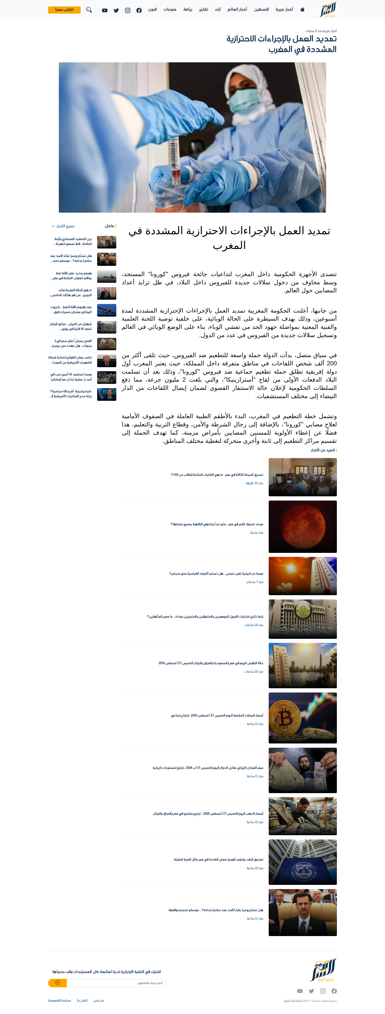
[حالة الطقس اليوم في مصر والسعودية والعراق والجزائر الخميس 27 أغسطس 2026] (303, 665)
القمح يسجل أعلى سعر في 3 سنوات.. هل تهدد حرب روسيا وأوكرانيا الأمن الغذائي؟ (72, 346)
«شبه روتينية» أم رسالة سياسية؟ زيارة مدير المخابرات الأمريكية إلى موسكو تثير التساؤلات (70, 396)
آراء (218, 9)
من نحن (99, 1000)
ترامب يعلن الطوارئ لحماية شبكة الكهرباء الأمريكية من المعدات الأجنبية (70, 362)
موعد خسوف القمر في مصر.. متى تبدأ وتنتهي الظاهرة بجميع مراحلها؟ (216, 524)
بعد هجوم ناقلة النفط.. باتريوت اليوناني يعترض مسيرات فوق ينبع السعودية (71, 312)
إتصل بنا (82, 1000)
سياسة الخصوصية (59, 1000)
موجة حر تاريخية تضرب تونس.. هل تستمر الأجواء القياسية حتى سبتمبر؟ (216, 573)
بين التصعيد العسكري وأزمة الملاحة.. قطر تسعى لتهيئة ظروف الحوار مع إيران (73, 244)
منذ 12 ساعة (255, 822)
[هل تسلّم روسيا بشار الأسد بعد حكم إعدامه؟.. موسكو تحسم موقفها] (303, 912)
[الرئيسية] (327, 9)
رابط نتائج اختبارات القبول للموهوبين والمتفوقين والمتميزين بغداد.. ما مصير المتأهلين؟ (205, 616)
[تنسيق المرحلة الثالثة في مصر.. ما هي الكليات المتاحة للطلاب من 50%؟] (303, 477)
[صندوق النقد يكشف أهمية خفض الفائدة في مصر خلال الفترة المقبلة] (303, 862)
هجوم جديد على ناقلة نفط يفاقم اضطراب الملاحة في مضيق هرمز (71, 278)
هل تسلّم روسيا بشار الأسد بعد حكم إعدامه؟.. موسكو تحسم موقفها (216, 910)
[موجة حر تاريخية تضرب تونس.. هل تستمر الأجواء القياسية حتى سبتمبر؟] (303, 576)
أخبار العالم (237, 9)
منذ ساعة (256, 533)
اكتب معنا (64, 9)
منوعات (170, 9)
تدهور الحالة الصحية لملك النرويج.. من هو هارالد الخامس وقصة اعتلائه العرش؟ (71, 295)
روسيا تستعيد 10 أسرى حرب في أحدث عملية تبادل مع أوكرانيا (71, 377)
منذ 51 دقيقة (254, 483)
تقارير (203, 9)
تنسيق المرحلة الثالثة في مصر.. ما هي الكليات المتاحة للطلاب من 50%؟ (217, 475)
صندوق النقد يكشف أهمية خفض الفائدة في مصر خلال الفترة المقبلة (218, 859)
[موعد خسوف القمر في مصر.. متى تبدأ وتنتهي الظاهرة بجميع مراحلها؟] (303, 526)
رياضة (188, 9)
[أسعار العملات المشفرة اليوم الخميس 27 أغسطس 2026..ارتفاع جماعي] (303, 718)
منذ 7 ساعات (254, 582)
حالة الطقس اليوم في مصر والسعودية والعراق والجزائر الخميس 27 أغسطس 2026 (211, 663)
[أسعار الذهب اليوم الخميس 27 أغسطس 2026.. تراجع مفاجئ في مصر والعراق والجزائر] (303, 816)
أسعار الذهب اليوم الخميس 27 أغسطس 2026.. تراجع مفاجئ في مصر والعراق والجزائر (208, 813)
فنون (152, 9)
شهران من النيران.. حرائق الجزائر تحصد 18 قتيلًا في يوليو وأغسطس (71, 329)
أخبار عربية (284, 9)
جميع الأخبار (65, 226)
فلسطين (261, 9)
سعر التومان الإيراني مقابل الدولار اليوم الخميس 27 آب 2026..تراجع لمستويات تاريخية (208, 768)
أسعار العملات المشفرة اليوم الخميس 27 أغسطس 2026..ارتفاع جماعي (217, 715)
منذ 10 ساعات (254, 625)
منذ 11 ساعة (255, 724)
